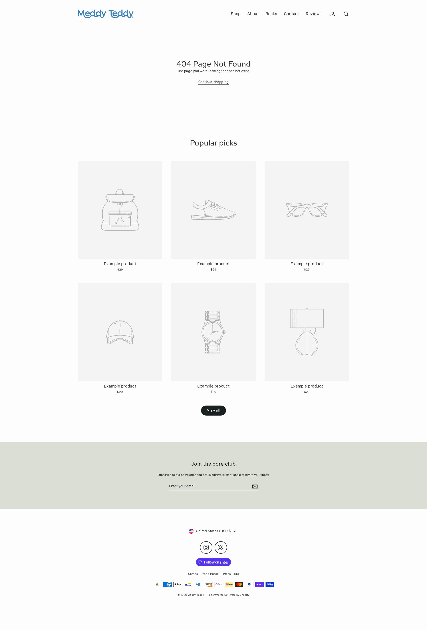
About (253, 14)
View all (213, 410)
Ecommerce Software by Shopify (229, 595)
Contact (291, 14)
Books (271, 14)
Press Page (231, 574)
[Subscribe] (254, 486)
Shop (236, 14)
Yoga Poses (210, 574)
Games (193, 574)
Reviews (314, 14)
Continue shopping (213, 82)
